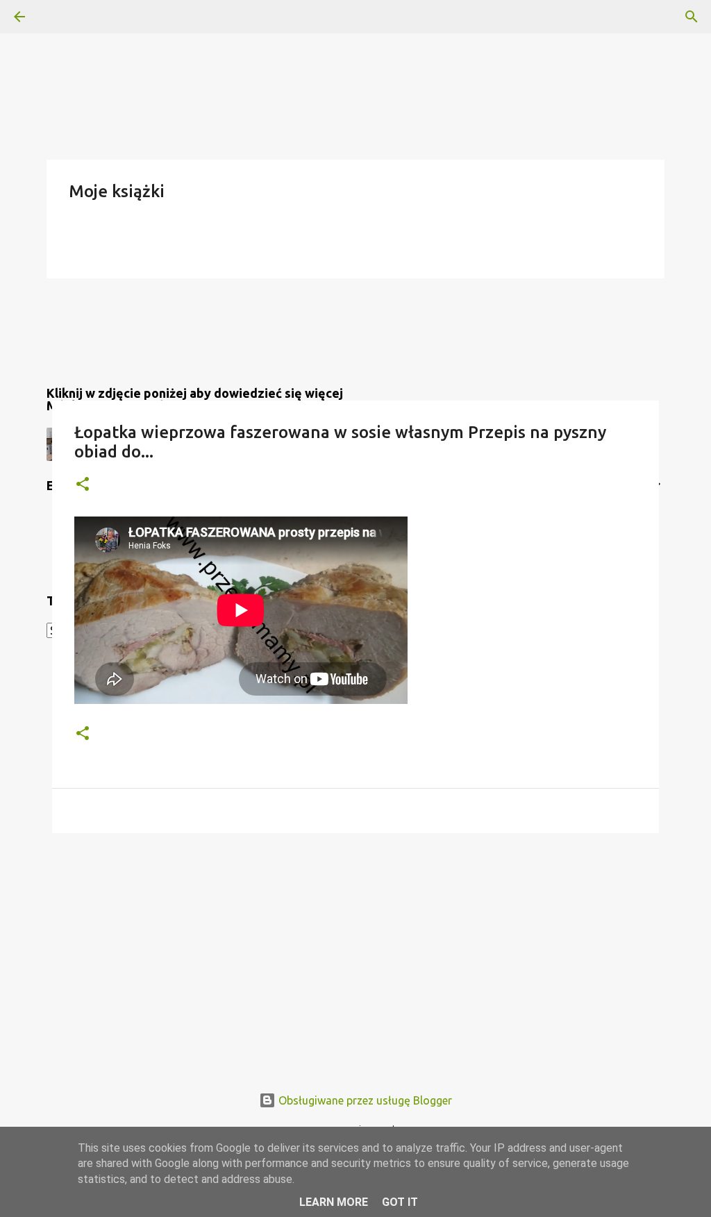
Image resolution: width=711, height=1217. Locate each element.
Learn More (333, 1202)
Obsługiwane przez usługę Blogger (364, 1100)
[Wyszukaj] (58, 16)
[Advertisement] (355, 951)
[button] (82, 485)
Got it (400, 1202)
